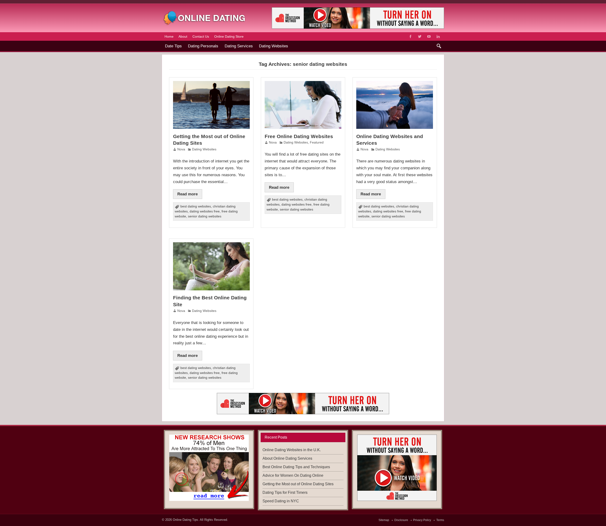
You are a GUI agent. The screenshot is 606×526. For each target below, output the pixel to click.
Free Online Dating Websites (299, 136)
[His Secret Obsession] (209, 468)
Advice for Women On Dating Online (293, 475)
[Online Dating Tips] (204, 13)
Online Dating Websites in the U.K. (292, 450)
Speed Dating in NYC (281, 501)
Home (169, 36)
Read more (187, 194)
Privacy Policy (422, 520)
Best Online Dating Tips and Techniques (296, 467)
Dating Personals (203, 46)
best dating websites (195, 206)
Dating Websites (273, 46)
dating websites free (205, 211)
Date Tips (173, 46)
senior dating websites (204, 216)
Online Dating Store (229, 36)
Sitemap (384, 520)
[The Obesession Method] (303, 395)
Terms (440, 520)
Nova (181, 149)
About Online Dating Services (287, 458)
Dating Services (239, 46)
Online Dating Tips (185, 520)
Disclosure (401, 520)
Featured (317, 142)
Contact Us (200, 36)
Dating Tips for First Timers (285, 492)
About (182, 36)
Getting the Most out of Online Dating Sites (298, 484)
